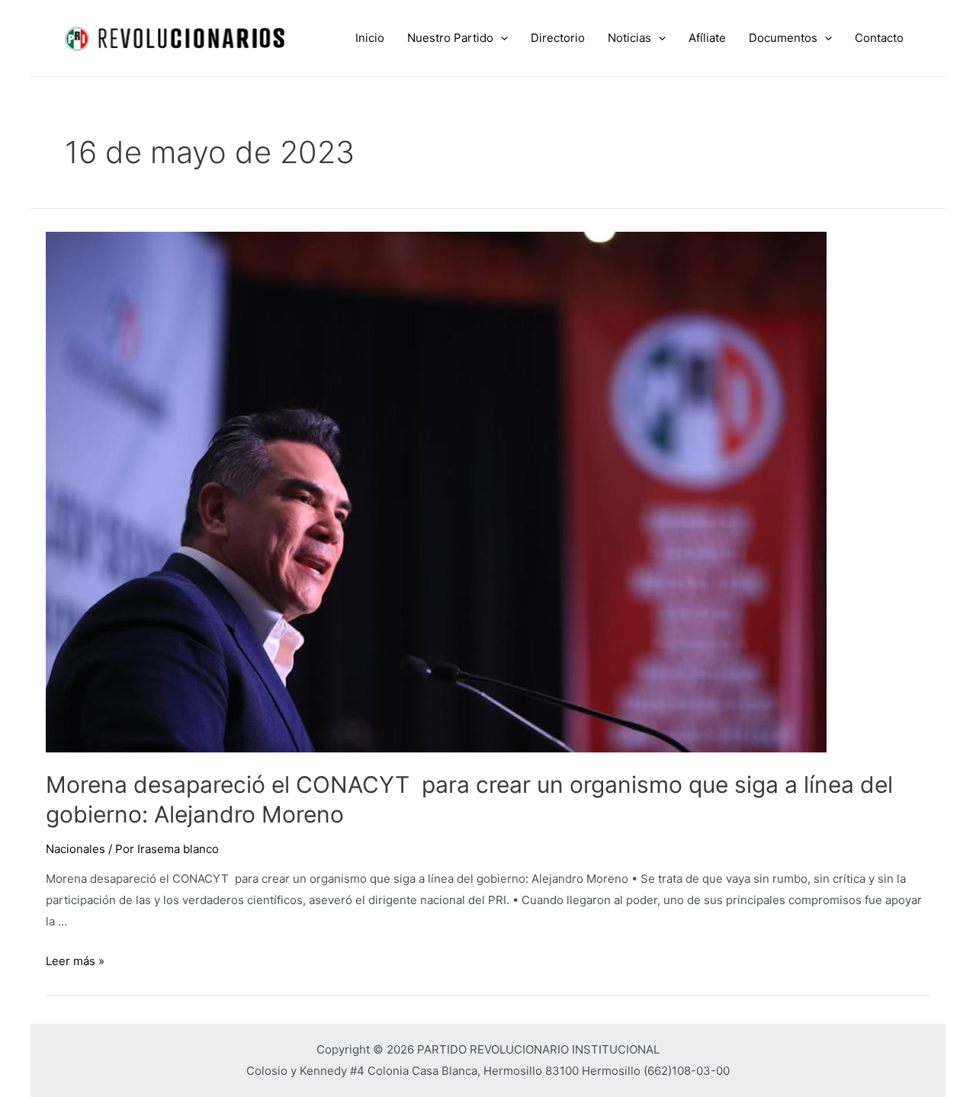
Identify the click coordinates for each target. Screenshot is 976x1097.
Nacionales (75, 849)
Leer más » (75, 961)
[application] (500, 38)
